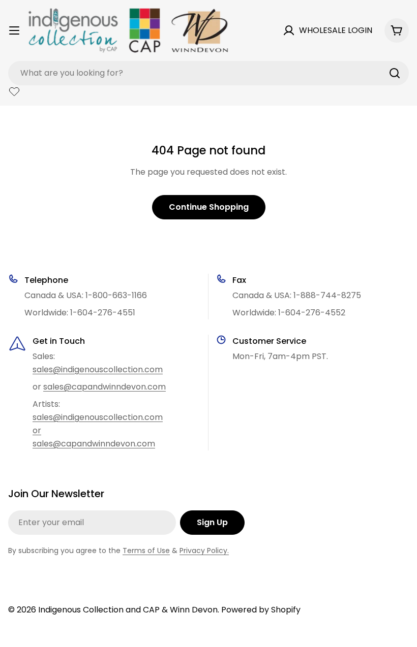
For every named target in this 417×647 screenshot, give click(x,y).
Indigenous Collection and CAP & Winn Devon (128, 610)
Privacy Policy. (204, 550)
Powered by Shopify (261, 610)
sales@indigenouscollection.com (98, 369)
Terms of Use (146, 550)
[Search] (395, 73)
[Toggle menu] (14, 30)
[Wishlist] (14, 91)
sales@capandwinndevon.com (104, 387)
